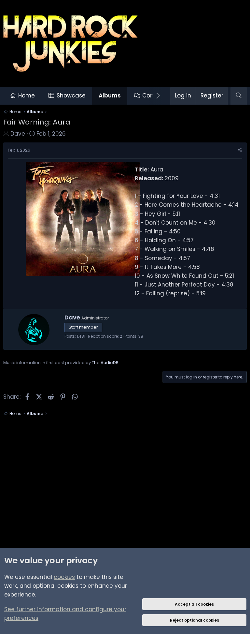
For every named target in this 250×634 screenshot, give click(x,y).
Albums (110, 95)
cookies (64, 577)
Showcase (71, 95)
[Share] (240, 150)
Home (26, 95)
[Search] (238, 96)
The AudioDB (105, 363)
